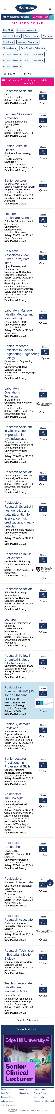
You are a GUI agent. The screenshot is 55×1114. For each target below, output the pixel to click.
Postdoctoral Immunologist (13, 796)
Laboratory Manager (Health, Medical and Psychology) (19, 314)
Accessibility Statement (44, 1101)
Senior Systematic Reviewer (17, 726)
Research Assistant (18, 91)
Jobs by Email (7, 1101)
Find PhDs (5, 1093)
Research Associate (18, 472)
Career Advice (7, 1097)
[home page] (26, 12)
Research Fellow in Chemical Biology (18, 657)
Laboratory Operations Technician (12, 392)
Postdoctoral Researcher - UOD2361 (13, 847)
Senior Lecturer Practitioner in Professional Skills (17, 762)
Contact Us (24, 1093)
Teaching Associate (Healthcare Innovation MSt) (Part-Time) (18, 989)
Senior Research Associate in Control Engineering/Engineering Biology (21, 352)
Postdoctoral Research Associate (18, 880)
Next (36, 1020)
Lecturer (10, 619)
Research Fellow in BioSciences (18, 556)
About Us (23, 1089)
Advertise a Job (8, 1105)
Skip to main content (11, 2)
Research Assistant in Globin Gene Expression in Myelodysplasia (18, 433)
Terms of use (39, 1089)
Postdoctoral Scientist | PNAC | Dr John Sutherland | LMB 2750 (19, 693)
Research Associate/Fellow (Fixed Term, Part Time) (16, 257)
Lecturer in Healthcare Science (18, 216)
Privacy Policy (40, 1093)
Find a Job (5, 1089)
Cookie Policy (39, 1097)
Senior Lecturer (15, 180)
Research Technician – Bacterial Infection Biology (19, 954)
